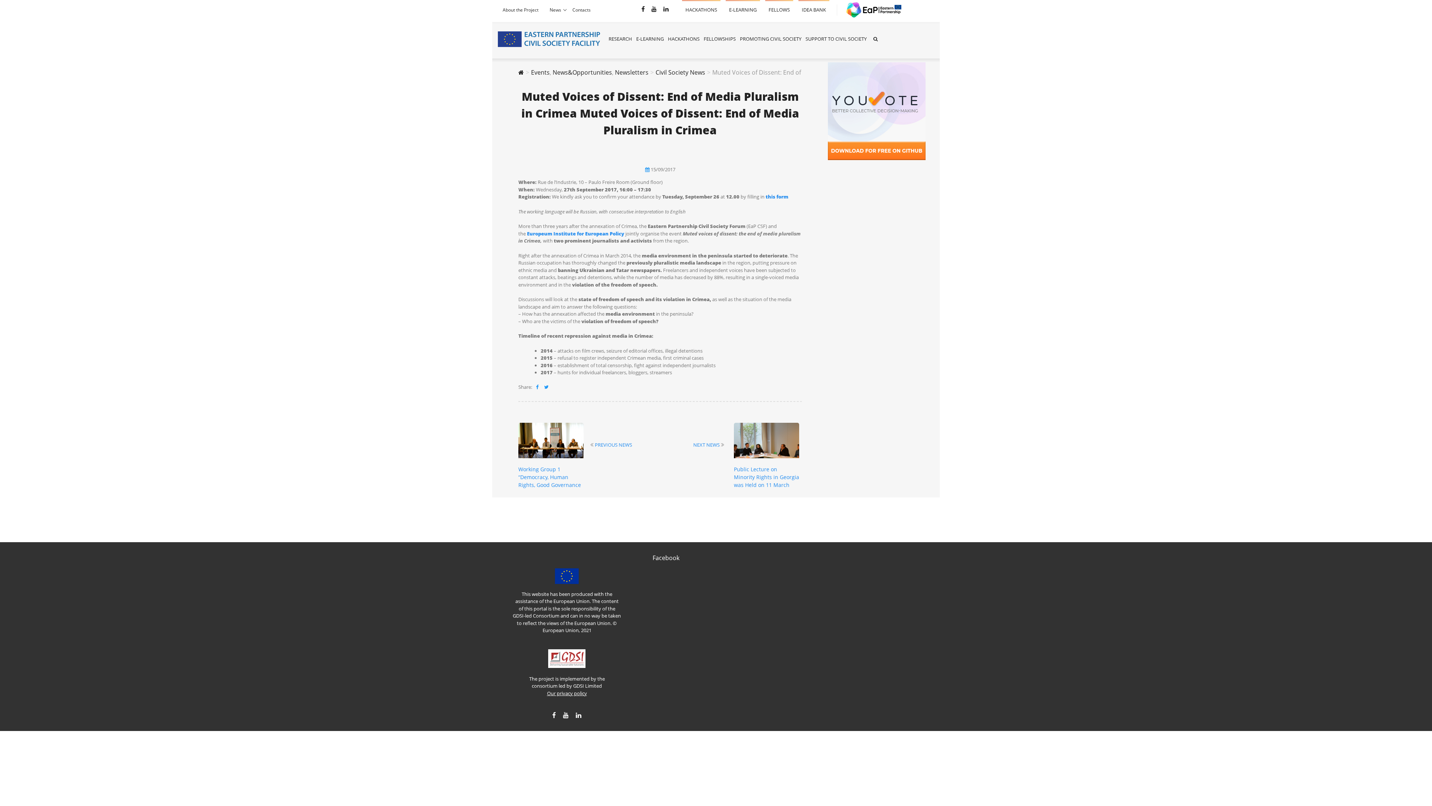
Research (620, 38)
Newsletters (632, 72)
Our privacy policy (567, 693)
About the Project (520, 10)
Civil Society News (680, 72)
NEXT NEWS (706, 444)
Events (540, 72)
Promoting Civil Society (770, 38)
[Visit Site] (871, 10)
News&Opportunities (582, 72)
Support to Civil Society (836, 38)
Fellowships (720, 38)
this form (777, 196)
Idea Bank (814, 6)
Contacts (581, 10)
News (555, 10)
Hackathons (701, 6)
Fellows (779, 6)
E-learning (743, 6)
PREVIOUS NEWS (613, 444)
